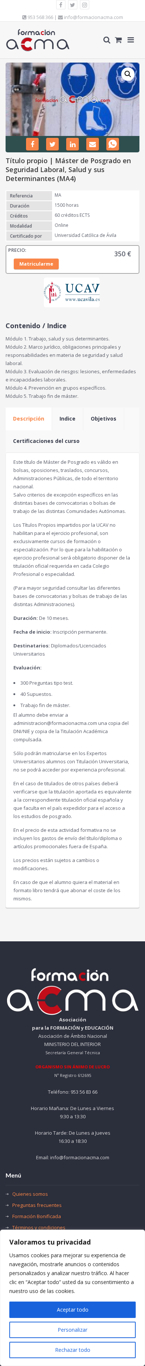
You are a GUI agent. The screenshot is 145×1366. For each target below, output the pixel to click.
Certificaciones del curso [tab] (46, 440)
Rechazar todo (72, 1349)
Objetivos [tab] (103, 418)
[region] (72, 1298)
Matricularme (36, 263)
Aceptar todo (72, 1309)
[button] (128, 74)
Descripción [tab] (28, 418)
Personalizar (72, 1329)
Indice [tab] (67, 418)
